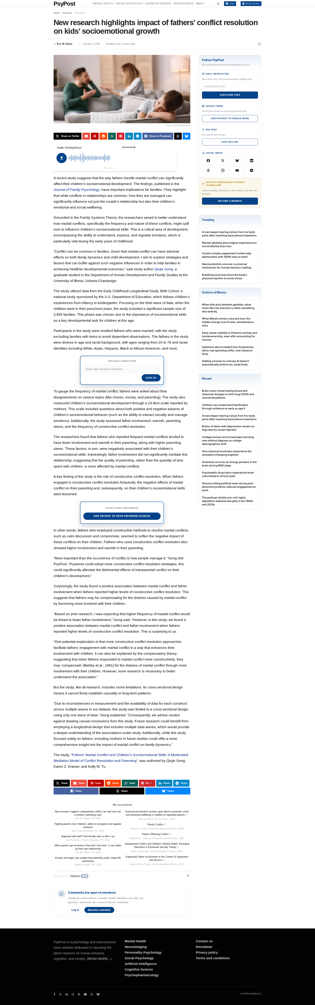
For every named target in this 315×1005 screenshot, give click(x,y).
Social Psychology (129, 3)
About (200, 3)
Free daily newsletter (122, 361)
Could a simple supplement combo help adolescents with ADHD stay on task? (226, 255)
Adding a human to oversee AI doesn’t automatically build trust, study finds (225, 362)
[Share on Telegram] (137, 136)
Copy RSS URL (230, 142)
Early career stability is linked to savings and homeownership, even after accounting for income (229, 336)
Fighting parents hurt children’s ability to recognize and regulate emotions (88, 826)
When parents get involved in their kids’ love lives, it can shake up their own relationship (88, 847)
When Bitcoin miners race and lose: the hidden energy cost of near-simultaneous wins (228, 322)
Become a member (99, 909)
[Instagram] (222, 170)
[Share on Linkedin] (129, 136)
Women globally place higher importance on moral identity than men (229, 244)
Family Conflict (155, 824)
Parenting (80, 13)
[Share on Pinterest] (120, 136)
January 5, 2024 (91, 43)
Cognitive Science (158, 3)
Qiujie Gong (163, 269)
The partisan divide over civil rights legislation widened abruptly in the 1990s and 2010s (227, 501)
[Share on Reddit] (103, 136)
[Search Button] (218, 3)
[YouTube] (237, 170)
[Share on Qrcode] (95, 136)
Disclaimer (204, 947)
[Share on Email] (86, 136)
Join (231, 4)
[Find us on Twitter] (60, 994)
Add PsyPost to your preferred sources (122, 516)
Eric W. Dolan (64, 43)
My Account (252, 4)
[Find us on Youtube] (85, 994)
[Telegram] (251, 170)
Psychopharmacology (142, 975)
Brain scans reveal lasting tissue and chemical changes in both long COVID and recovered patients (228, 394)
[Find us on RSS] (79, 994)
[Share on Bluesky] (186, 136)
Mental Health (103, 3)
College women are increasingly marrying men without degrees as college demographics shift (228, 440)
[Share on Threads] (178, 136)
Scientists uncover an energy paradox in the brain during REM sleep (229, 463)
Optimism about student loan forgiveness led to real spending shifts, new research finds (228, 350)
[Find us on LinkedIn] (66, 994)
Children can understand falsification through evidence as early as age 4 (225, 406)
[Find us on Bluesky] (98, 994)
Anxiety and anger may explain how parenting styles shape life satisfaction (88, 859)
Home (57, 13)
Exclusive (67, 13)
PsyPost (64, 4)
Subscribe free (230, 95)
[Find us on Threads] (91, 994)
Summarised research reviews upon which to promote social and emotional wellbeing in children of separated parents (156, 813)
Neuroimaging (136, 947)
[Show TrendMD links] (188, 875)
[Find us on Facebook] (54, 994)
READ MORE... (99, 959)
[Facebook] (208, 160)
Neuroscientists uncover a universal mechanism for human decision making (226, 265)
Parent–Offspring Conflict (155, 834)
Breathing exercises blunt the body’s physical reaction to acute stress (224, 276)
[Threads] (208, 170)
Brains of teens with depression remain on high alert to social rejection (228, 428)
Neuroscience (183, 3)
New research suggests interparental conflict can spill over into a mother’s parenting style (88, 813)
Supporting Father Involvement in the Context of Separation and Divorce (156, 858)
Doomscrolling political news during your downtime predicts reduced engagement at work (229, 487)
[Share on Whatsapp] (112, 136)
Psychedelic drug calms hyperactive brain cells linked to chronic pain (228, 474)
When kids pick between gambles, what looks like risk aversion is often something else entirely (228, 308)
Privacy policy (207, 952)
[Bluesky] (237, 160)
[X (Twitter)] (222, 160)
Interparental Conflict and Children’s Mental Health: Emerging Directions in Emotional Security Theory (157, 845)
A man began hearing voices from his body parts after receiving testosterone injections (229, 233)
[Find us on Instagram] (73, 994)
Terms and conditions (213, 958)
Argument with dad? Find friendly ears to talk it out (87, 836)
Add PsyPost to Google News (230, 118)
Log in (75, 909)
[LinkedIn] (251, 160)
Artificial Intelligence (141, 964)
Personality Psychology (143, 952)
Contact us (204, 941)
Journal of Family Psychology (77, 190)
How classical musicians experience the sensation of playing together (227, 453)
